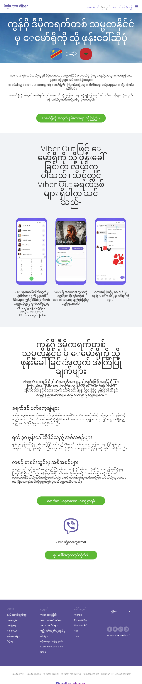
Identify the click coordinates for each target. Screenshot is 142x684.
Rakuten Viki (17, 673)
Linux (76, 635)
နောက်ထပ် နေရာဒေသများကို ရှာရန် (71, 501)
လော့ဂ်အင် (93, 7)
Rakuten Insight (91, 673)
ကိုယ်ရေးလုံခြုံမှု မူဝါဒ (51, 641)
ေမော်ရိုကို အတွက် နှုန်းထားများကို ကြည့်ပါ (71, 118)
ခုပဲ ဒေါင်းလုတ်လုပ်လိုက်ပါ (71, 555)
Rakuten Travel (51, 673)
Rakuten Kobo (33, 673)
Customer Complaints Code (51, 649)
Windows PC (80, 625)
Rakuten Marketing (70, 673)
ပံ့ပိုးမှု (10, 641)
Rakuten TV (107, 673)
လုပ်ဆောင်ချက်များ (17, 614)
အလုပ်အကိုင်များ (49, 625)
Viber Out (12, 630)
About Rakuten (123, 673)
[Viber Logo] (16, 6)
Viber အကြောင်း (49, 614)
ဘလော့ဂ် (12, 620)
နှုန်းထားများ (13, 635)
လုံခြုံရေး (12, 625)
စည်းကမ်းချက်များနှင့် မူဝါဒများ (52, 633)
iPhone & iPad (81, 620)
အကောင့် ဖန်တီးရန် (121, 7)
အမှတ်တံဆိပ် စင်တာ (51, 620)
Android (78, 614)
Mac (76, 630)
